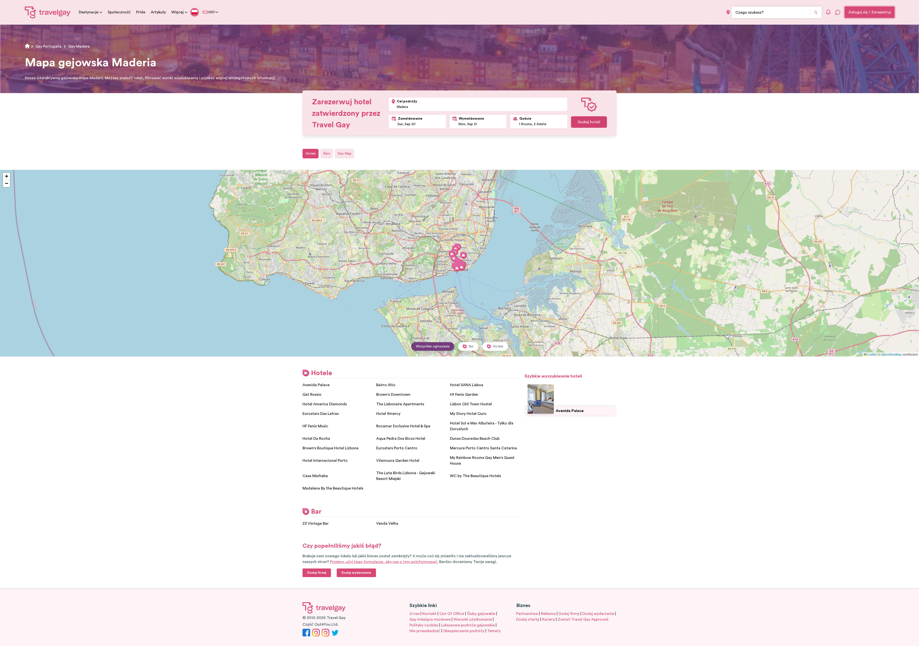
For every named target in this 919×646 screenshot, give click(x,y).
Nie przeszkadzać (424, 631)
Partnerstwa (527, 614)
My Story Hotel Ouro (468, 414)
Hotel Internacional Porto (325, 460)
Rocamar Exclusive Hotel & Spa (403, 426)
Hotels (310, 153)
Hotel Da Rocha (316, 438)
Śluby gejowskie (481, 614)
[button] (457, 268)
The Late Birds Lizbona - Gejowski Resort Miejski (405, 476)
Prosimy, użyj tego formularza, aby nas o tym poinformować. (384, 562)
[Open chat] (838, 12)
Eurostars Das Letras (321, 414)
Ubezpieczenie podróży (463, 631)
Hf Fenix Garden (464, 394)
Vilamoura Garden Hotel (397, 460)
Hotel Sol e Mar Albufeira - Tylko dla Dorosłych (481, 426)
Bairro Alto (385, 385)
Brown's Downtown (393, 394)
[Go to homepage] (47, 12)
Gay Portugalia (48, 46)
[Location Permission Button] (728, 12)
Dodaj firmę (569, 614)
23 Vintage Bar (316, 523)
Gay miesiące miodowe (430, 619)
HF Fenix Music (315, 426)
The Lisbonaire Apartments (400, 404)
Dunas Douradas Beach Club (474, 438)
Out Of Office (451, 614)
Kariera (548, 619)
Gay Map (344, 153)
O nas (414, 614)
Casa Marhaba (315, 476)
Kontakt (429, 614)
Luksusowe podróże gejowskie (468, 625)
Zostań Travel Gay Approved (583, 619)
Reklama (548, 614)
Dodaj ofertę (527, 619)
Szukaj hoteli (589, 122)
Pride (140, 12)
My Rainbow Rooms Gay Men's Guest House (482, 460)
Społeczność (119, 12)
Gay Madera (79, 46)
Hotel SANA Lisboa (466, 385)
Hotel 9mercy (388, 414)
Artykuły (158, 12)
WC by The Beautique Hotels (475, 476)
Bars (326, 153)
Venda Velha (387, 523)
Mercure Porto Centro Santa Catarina (483, 448)
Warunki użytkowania (473, 619)
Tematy (494, 631)
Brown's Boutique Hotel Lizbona (331, 448)
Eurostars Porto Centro (396, 448)
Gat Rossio (312, 394)
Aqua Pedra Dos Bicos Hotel (400, 438)
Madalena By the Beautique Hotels (333, 488)
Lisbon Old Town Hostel (471, 404)
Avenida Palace (316, 385)
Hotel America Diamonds (325, 404)
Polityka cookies (423, 625)
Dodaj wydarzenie (598, 614)
